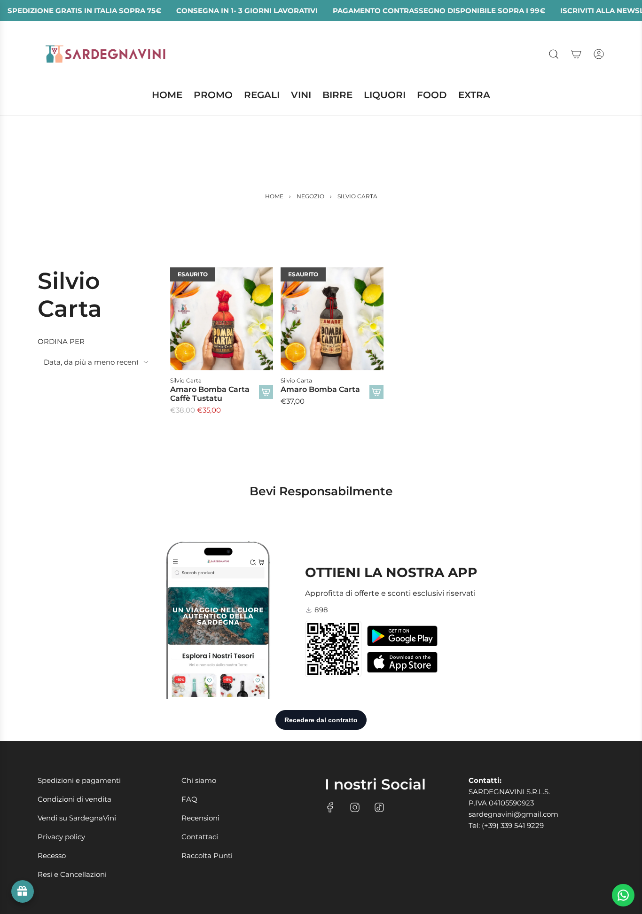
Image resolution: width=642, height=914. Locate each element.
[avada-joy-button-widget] (22, 891)
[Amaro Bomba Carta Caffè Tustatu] (221, 318)
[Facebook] (330, 807)
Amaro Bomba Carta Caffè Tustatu (210, 394)
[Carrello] (576, 54)
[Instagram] (355, 807)
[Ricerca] (553, 54)
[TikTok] (379, 807)
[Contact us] (623, 895)
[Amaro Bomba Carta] (332, 318)
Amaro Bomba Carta (320, 389)
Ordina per (61, 341)
